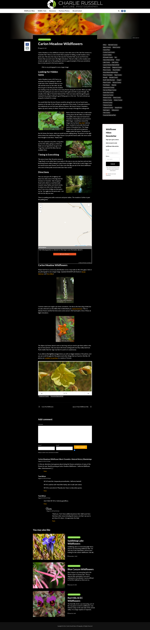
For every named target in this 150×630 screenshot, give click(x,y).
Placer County (107, 82)
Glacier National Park (108, 60)
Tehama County (107, 105)
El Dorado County (108, 57)
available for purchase (51, 358)
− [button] (40, 208)
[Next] (88, 393)
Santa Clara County (108, 92)
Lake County (106, 62)
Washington (106, 110)
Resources (52, 11)
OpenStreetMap (82, 245)
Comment (40, 424)
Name (40, 445)
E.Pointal (84, 262)
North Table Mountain (109, 80)
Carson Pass (106, 50)
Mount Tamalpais (107, 75)
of (65, 393)
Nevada (105, 77)
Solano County (118, 100)
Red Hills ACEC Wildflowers (75, 599)
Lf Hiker (80, 262)
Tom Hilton (50, 274)
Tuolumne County (44, 396)
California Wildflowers (44, 39)
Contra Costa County (108, 52)
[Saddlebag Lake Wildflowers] (49, 546)
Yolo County (106, 112)
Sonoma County (107, 102)
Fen (116, 57)
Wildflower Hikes (29, 11)
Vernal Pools (118, 107)
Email (57, 445)
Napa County (118, 75)
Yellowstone (115, 110)
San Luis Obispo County (109, 90)
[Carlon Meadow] (65, 223)
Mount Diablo (116, 70)
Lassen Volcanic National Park (111, 65)
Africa (104, 45)
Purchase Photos (64, 11)
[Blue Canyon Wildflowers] (49, 575)
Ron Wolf (82, 123)
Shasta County (107, 97)
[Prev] (41, 393)
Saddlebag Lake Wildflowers (76, 542)
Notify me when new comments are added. (48, 452)
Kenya (117, 60)
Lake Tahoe (115, 62)
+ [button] (40, 205)
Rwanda (114, 85)
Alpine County (107, 47)
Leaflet (76, 245)
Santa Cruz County (108, 95)
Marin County (106, 67)
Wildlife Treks (42, 11)
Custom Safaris (107, 55)
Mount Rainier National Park (110, 72)
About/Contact (77, 11)
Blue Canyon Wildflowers (81, 569)
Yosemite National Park (57, 396)
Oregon (119, 80)
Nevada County (113, 77)
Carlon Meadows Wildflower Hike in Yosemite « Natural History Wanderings (65, 459)
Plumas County (117, 82)
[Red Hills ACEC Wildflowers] (49, 604)
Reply (45, 471)
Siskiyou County (107, 100)
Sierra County (116, 97)
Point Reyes (106, 85)
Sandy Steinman (77, 308)
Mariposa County (116, 67)
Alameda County (112, 45)
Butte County (116, 47)
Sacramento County (108, 87)
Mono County (107, 70)
